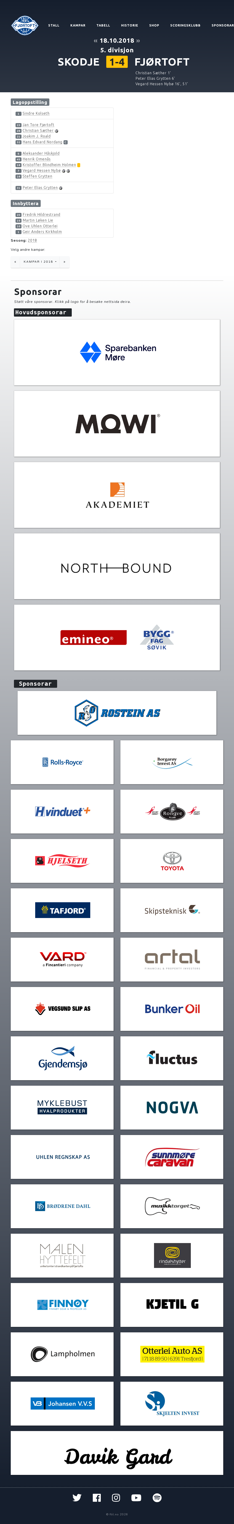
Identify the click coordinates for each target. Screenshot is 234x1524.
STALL (53, 25)
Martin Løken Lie (38, 220)
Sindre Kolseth (36, 113)
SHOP (154, 25)
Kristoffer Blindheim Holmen (49, 165)
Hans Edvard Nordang (42, 142)
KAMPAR (77, 25)
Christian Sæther (38, 130)
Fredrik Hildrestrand (41, 214)
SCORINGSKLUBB (185, 25)
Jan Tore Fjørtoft (38, 125)
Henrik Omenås (37, 159)
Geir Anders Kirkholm (42, 232)
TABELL (103, 25)
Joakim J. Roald (37, 136)
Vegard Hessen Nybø (42, 170)
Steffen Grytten (37, 176)
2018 (32, 240)
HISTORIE (129, 25)
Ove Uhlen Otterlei (40, 226)
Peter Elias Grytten (40, 187)
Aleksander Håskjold (41, 153)
